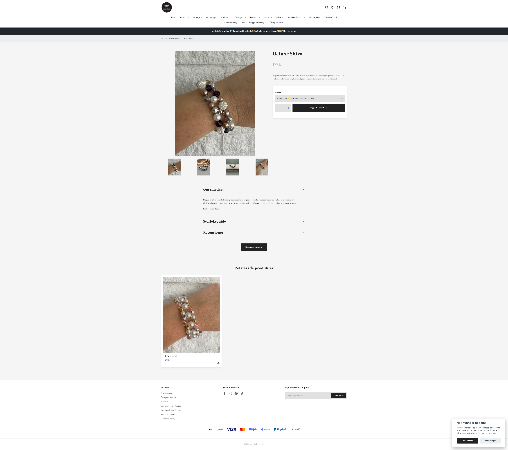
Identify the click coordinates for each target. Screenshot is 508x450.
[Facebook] (224, 393)
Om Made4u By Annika (171, 406)
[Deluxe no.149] (218, 363)
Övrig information (168, 397)
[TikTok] (242, 393)
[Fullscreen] (215, 103)
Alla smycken (174, 38)
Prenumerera (338, 395)
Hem (163, 38)
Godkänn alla (467, 441)
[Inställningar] (338, 7)
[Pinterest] (236, 393)
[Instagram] (230, 393)
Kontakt (164, 401)
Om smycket (213, 189)
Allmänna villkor (168, 414)
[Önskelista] (332, 7)
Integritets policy (168, 418)
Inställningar (490, 441)
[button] (265, 104)
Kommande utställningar (171, 410)
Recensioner (213, 232)
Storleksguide (214, 221)
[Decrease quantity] (278, 108)
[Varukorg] (344, 7)
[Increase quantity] (288, 108)
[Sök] (327, 7)
